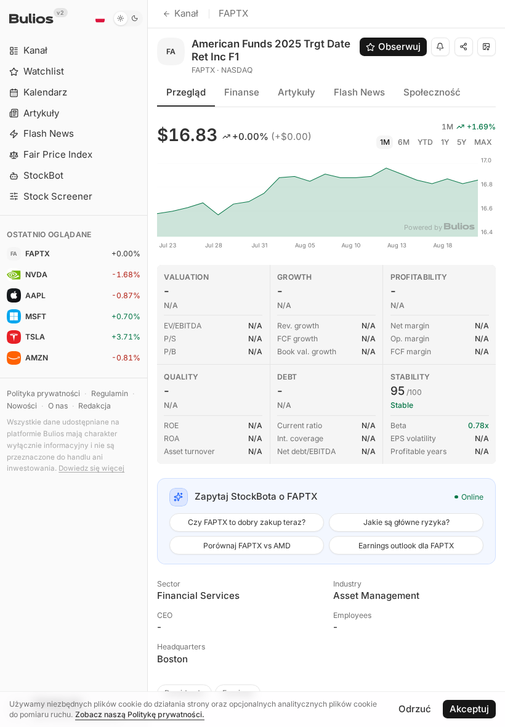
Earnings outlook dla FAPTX (406, 545)
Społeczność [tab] (432, 92)
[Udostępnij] (463, 47)
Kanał (186, 13)
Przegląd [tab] (186, 92)
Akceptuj (469, 709)
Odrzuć (414, 709)
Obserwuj (399, 46)
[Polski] (100, 18)
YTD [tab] (425, 142)
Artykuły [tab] (296, 92)
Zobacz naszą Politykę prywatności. (139, 714)
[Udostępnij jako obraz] (486, 47)
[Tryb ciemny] (128, 18)
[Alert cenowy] (440, 47)
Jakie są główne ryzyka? (406, 522)
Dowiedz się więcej (91, 468)
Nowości (22, 405)
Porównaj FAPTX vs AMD (247, 545)
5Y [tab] (461, 142)
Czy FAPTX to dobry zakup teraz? (246, 522)
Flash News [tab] (359, 92)
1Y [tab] (445, 142)
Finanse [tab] (241, 92)
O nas (58, 405)
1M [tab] (385, 142)
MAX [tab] (483, 142)
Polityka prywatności (43, 393)
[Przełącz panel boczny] (147, 363)
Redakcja (94, 405)
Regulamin (109, 393)
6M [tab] (404, 142)
